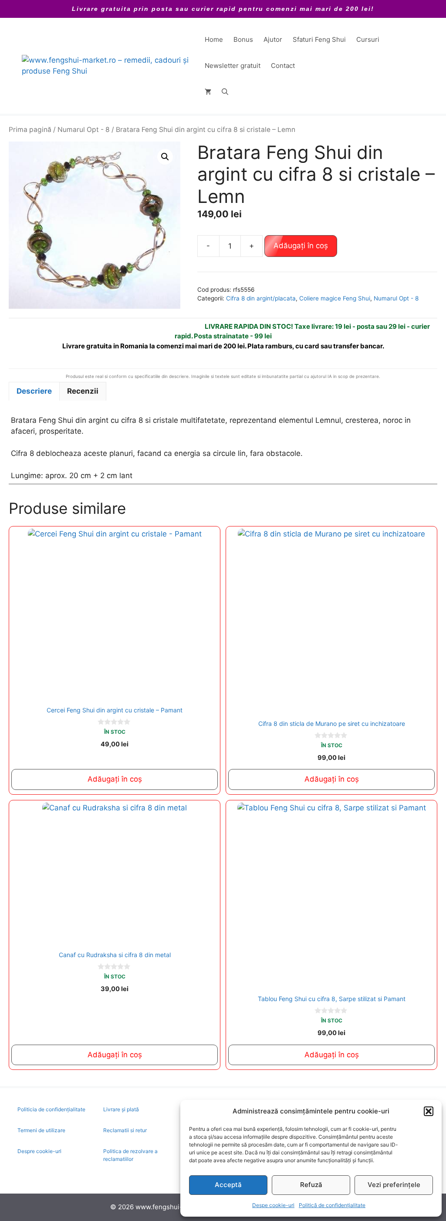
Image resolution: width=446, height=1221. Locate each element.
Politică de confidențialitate (332, 1205)
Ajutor (273, 39)
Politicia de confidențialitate (51, 1109)
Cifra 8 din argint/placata (261, 298)
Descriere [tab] (34, 391)
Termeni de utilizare (41, 1130)
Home (214, 39)
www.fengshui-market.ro (173, 1207)
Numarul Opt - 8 (83, 129)
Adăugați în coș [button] (115, 779)
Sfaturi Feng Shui (319, 39)
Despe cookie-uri (273, 1205)
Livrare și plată (121, 1109)
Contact (283, 65)
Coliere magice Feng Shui (334, 298)
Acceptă (228, 1185)
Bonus (243, 39)
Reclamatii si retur (125, 1130)
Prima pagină (30, 129)
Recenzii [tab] (82, 391)
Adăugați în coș (301, 245)
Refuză (311, 1185)
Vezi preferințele (394, 1185)
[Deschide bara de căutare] (224, 92)
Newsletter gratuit (232, 65)
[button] (428, 1111)
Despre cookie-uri (39, 1151)
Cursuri (367, 39)
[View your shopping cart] (207, 92)
